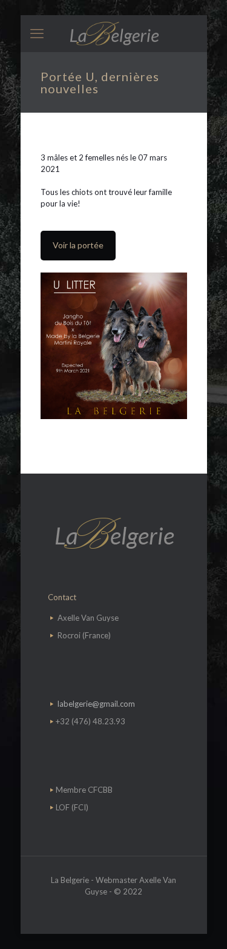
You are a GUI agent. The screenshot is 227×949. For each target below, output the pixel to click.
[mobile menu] (37, 33)
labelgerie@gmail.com (96, 704)
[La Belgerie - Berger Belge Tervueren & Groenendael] (114, 33)
